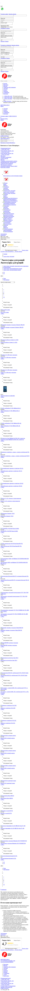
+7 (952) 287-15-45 (7, 96)
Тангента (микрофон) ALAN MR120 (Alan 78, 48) (12, 828)
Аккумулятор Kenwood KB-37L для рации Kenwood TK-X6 (15, 580)
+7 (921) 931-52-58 (7, 97)
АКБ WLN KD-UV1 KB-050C (8, 395)
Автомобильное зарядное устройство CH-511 (11, 471)
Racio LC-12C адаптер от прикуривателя (10, 501)
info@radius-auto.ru (5, 138)
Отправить (3, 28)
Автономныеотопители (4, 234)
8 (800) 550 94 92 (13, 116)
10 (3, 297)
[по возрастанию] (3, 284)
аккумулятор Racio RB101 (7, 798)
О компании (3, 889)
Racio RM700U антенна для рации (9, 645)
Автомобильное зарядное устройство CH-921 (11, 486)
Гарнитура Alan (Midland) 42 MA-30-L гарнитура (12, 439)
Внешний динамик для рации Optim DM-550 (11, 630)
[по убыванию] (3, 286)
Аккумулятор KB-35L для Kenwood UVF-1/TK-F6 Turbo (14, 675)
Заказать (3, 41)
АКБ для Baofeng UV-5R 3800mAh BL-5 (10, 410)
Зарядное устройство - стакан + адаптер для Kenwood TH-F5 (15, 456)
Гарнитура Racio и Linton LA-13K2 (9, 342)
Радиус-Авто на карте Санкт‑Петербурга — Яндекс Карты (14, 251)
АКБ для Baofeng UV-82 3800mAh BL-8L (10, 425)
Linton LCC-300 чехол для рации (8, 357)
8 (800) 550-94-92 (7, 101)
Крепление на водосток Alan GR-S (9, 660)
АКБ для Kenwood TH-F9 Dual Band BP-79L (11, 546)
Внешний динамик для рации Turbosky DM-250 (12, 327)
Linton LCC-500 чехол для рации (8, 372)
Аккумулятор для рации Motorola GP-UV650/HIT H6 (13, 843)
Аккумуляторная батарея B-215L (8, 858)
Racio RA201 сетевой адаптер (8, 738)
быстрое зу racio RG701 (6, 813)
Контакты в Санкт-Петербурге (8, 142)
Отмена (8, 28)
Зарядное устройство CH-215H (8, 708)
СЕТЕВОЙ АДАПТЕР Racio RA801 (9, 531)
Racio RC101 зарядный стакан (8, 783)
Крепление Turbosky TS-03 (7, 516)
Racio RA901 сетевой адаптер (8, 768)
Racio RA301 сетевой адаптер (8, 753)
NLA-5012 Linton (5, 312)
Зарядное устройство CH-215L (8, 723)
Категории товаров (5, 167)
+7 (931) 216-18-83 (7, 98)
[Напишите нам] (2, 10)
